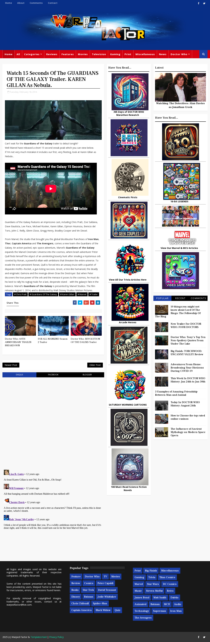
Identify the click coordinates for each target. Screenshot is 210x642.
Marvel (139, 584)
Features (68, 54)
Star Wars (153, 584)
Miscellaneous (145, 54)
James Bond (142, 597)
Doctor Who (179, 54)
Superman (159, 611)
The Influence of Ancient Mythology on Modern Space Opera (188, 432)
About (20, 2)
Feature (76, 576)
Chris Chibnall (80, 603)
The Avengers (143, 617)
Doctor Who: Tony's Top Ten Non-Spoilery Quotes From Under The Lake (188, 340)
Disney (75, 596)
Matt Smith (159, 597)
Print (128, 54)
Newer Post (11, 365)
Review (75, 583)
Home (8, 2)
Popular (162, 298)
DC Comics (170, 584)
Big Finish (151, 570)
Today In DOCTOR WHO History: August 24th (185, 404)
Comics (88, 583)
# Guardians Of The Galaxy (43, 294)
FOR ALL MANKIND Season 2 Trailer (53, 340)
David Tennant (107, 590)
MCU (167, 604)
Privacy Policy (56, 637)
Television (99, 54)
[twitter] (204, 3)
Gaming (115, 54)
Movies (83, 54)
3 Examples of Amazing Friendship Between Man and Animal (176, 393)
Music (138, 590)
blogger (87, 374)
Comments (36, 2)
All (18, 54)
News (163, 54)
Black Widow (103, 610)
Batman (88, 596)
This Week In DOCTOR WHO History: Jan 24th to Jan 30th (188, 380)
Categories (32, 54)
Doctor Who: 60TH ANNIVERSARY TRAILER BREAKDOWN (18, 342)
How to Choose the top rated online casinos (188, 417)
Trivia (151, 577)
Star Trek (88, 590)
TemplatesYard (39, 637)
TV (105, 576)
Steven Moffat (154, 590)
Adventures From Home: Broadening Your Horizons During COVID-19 (187, 368)
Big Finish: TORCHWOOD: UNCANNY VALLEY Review (187, 352)
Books (75, 590)
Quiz (117, 610)
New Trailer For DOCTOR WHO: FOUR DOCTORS (186, 325)
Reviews (51, 54)
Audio (177, 604)
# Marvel (82, 294)
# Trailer (94, 294)
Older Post (95, 365)
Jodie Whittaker (106, 596)
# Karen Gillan (67, 294)
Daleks (174, 597)
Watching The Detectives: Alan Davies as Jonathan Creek (180, 105)
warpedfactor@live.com (19, 604)
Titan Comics (167, 577)
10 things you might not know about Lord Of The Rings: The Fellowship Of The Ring (178, 311)
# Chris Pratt (20, 294)
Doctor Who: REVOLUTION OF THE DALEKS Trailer (85, 340)
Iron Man (176, 611)
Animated (140, 604)
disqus (19, 374)
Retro (170, 590)
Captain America (81, 610)
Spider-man (100, 603)
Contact (52, 2)
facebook (53, 374)
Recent (180, 298)
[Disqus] (53, 421)
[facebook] (198, 3)
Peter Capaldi (105, 583)
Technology (142, 611)
